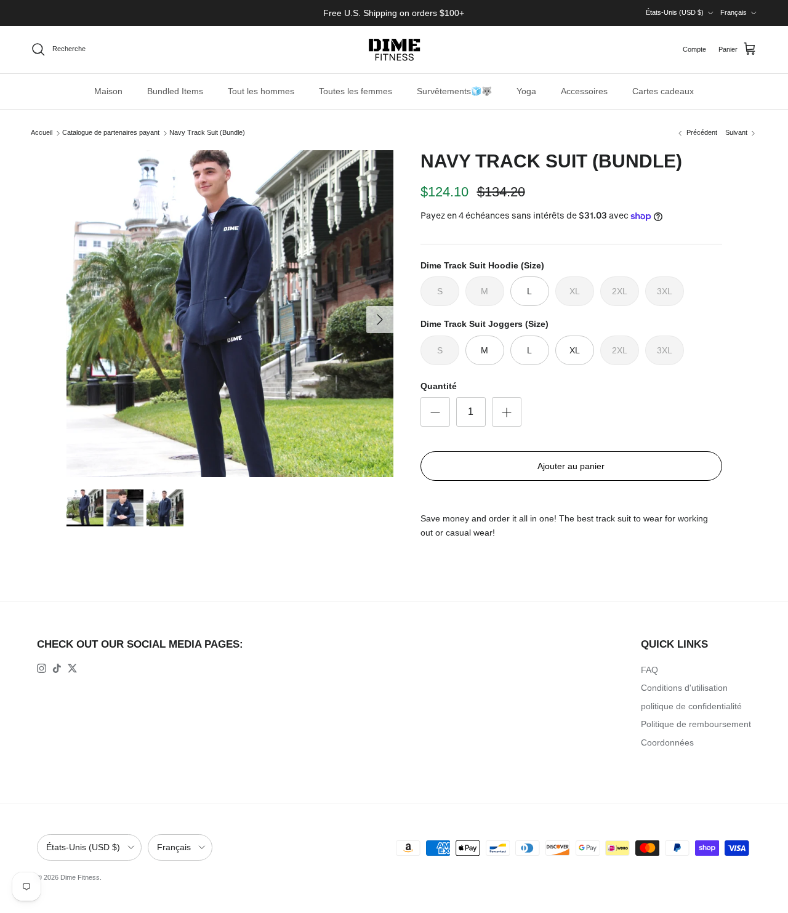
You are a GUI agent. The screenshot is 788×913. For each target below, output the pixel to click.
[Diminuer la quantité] (435, 412)
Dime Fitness (80, 877)
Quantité (438, 386)
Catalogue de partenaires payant (110, 133)
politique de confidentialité (691, 706)
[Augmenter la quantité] (506, 412)
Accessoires (584, 91)
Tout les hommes (261, 91)
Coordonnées (667, 742)
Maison (108, 91)
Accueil (41, 133)
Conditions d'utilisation (684, 688)
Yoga (526, 91)
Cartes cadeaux (663, 91)
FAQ (649, 670)
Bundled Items (175, 91)
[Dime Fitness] (394, 49)
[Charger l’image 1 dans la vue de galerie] (229, 313)
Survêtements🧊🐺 (454, 91)
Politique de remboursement (696, 724)
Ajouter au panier (571, 466)
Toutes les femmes (355, 91)
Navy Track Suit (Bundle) (207, 133)
